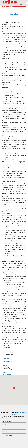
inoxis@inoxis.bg (7, 374)
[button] (21, 5)
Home (4, 6)
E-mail (4, 424)
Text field (4, 418)
